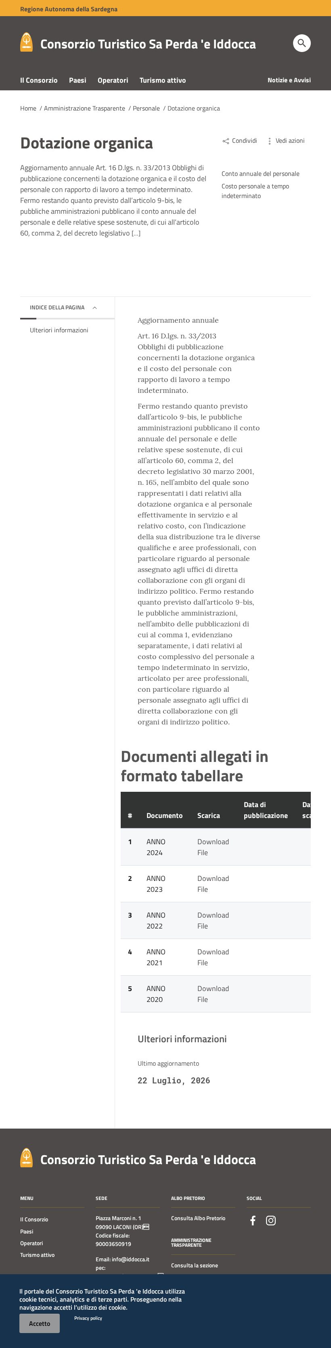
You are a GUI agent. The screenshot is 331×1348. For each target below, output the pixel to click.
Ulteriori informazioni (59, 330)
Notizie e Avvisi (289, 80)
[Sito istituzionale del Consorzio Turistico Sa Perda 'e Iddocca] (26, 41)
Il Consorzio (39, 80)
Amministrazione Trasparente (84, 108)
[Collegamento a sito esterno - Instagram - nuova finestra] (270, 1220)
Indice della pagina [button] (57, 307)
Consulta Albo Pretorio (198, 1218)
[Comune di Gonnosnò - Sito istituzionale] (26, 1156)
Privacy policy (88, 1318)
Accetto (39, 1323)
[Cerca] (302, 43)
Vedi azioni (289, 140)
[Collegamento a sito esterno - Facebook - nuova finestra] (253, 1220)
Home (28, 108)
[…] (136, 233)
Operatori (113, 80)
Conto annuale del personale (261, 173)
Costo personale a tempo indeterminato (255, 190)
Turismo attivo (163, 80)
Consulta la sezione (194, 1265)
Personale (146, 108)
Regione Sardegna (68, 9)
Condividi (243, 140)
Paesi (77, 80)
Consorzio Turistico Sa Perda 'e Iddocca (148, 43)
